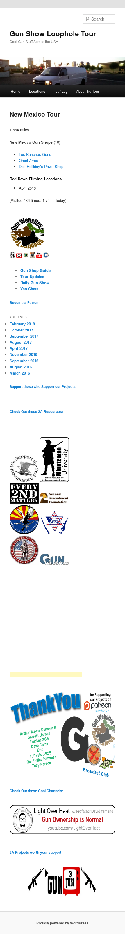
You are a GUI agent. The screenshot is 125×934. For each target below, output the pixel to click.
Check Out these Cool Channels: (36, 790)
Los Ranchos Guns (35, 154)
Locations (37, 91)
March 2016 (20, 373)
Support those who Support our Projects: (43, 386)
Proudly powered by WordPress (62, 923)
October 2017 (21, 330)
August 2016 (21, 367)
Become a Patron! (25, 302)
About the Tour (87, 91)
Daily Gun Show (34, 282)
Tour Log (61, 91)
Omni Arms (28, 160)
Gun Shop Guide (35, 270)
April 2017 (19, 348)
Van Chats (29, 288)
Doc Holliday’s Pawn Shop (41, 166)
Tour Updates (32, 276)
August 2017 (21, 342)
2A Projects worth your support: (36, 852)
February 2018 (22, 324)
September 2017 (24, 336)
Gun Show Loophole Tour (53, 33)
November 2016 (23, 354)
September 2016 (24, 360)
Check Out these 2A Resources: (36, 411)
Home (15, 91)
